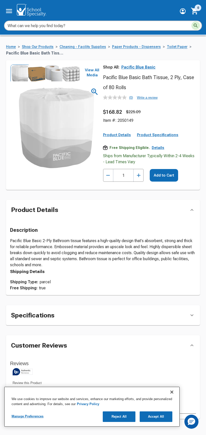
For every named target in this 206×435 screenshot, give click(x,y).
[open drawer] (9, 11)
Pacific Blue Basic (138, 67)
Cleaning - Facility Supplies (83, 47)
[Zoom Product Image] (94, 91)
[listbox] (44, 73)
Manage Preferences (27, 416)
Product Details (117, 135)
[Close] (171, 392)
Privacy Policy (88, 404)
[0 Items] (195, 11)
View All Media (92, 72)
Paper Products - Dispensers (136, 47)
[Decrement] (108, 175)
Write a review (147, 97)
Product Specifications (157, 135)
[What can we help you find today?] (195, 25)
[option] (18, 73)
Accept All (156, 416)
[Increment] (138, 175)
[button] (182, 11)
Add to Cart (164, 175)
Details (158, 147)
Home (11, 47)
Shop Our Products (38, 47)
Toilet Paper (177, 47)
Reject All (119, 416)
